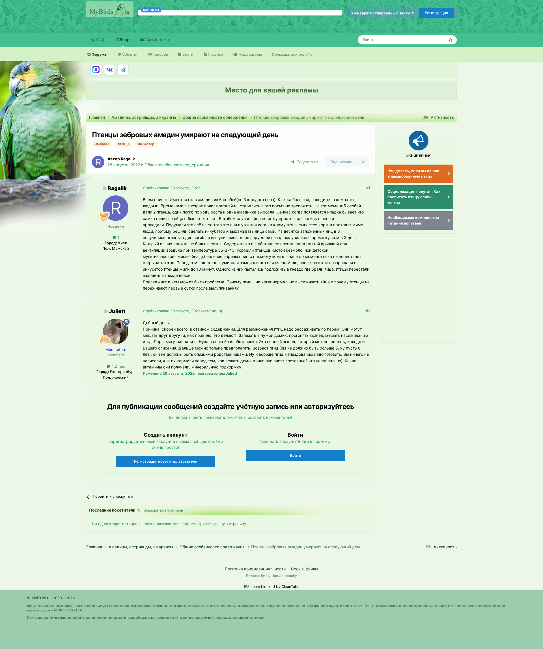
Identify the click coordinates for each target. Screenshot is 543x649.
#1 (368, 188)
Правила (215, 54)
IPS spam (252, 586)
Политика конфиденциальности (255, 568)
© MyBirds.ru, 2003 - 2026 (51, 598)
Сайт (100, 39)
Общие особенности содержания (177, 164)
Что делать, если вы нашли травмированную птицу (413, 174)
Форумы (99, 54)
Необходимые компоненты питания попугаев (413, 220)
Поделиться (306, 161)
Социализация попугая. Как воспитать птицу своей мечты (414, 197)
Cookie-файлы (304, 568)
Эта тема (429, 40)
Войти (295, 455)
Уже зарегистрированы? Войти (381, 13)
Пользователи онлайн (292, 54)
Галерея (160, 54)
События (129, 54)
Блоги (187, 54)
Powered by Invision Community (271, 575)
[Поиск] (450, 39)
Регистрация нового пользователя (165, 461)
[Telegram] (123, 69)
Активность (157, 39)
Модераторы (249, 54)
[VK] (109, 69)
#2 (368, 311)
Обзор (123, 39)
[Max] (95, 69)
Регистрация (436, 12)
